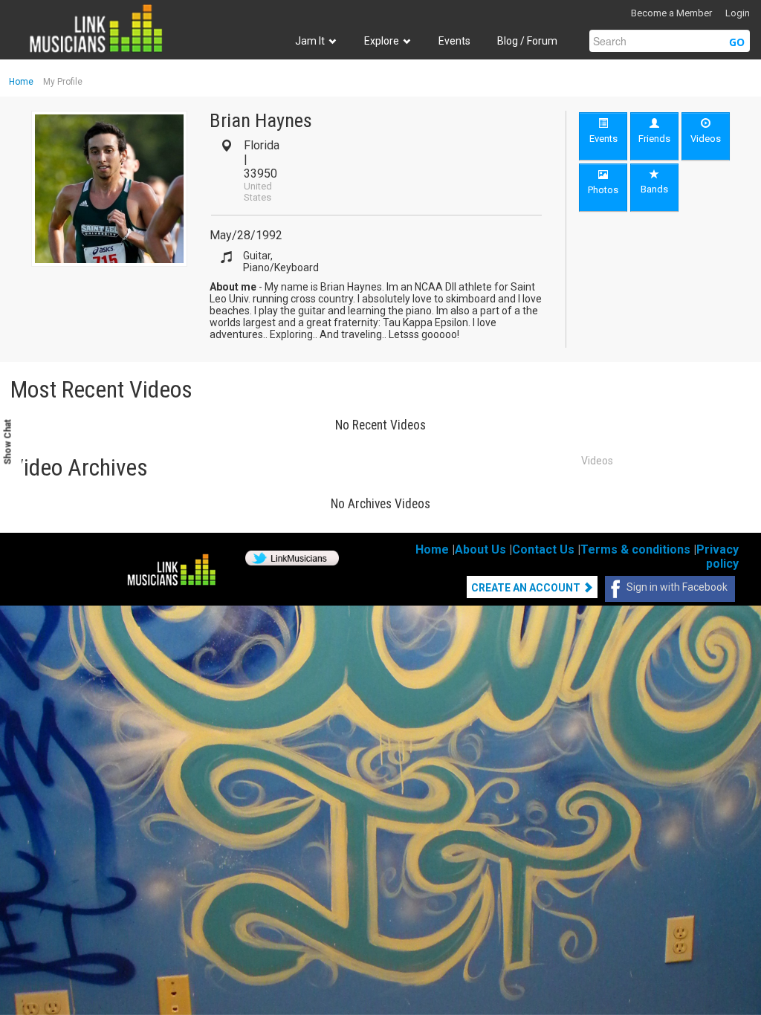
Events (454, 41)
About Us (480, 549)
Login (737, 13)
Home (21, 82)
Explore (382, 41)
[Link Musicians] (95, 29)
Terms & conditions (635, 549)
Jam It (311, 41)
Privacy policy (717, 556)
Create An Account (527, 588)
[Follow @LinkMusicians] (292, 558)
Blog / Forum (527, 41)
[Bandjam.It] (171, 571)
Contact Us (543, 549)
